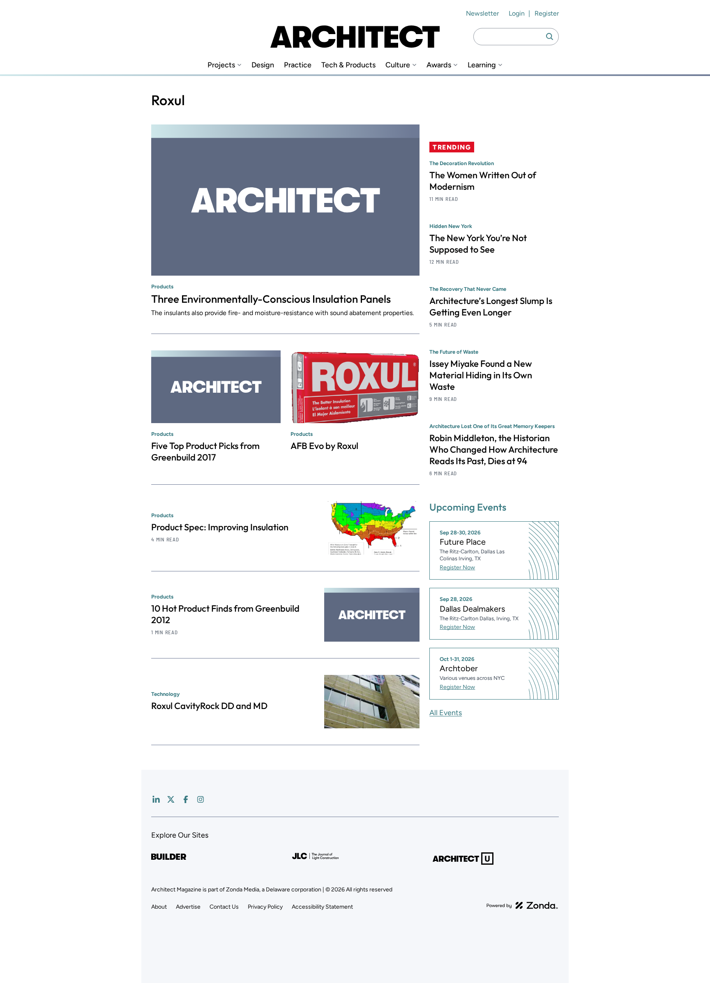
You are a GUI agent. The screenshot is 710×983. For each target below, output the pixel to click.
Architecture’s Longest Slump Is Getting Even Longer (490, 306)
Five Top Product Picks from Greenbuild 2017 (205, 451)
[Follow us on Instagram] (200, 799)
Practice (297, 65)
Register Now (457, 567)
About (159, 906)
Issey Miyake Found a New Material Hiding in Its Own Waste (480, 375)
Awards (438, 65)
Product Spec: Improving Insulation (219, 527)
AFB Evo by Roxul (324, 445)
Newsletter (482, 13)
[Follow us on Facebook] (186, 799)
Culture (397, 65)
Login (517, 13)
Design (262, 65)
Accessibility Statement (322, 906)
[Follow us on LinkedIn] (156, 799)
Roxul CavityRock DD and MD (209, 705)
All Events (445, 712)
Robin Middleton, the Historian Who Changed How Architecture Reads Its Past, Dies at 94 (493, 449)
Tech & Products (348, 65)
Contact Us (224, 906)
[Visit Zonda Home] (522, 905)
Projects (221, 65)
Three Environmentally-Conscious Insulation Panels (271, 299)
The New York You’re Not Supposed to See (478, 243)
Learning (482, 65)
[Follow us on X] (171, 799)
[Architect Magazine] (355, 36)
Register (547, 13)
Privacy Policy (265, 906)
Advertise (188, 906)
